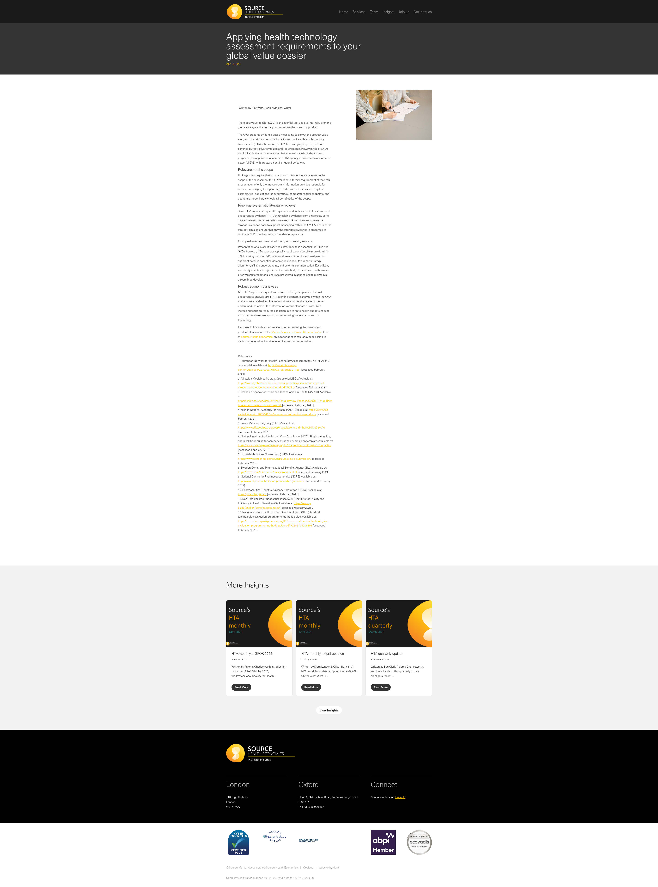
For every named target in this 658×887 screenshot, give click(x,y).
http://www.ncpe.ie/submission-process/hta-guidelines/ (272, 481)
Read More (241, 687)
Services (359, 12)
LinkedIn (400, 797)
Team (374, 12)
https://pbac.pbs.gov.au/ (252, 494)
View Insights (329, 710)
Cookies (308, 867)
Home (343, 12)
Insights (388, 12)
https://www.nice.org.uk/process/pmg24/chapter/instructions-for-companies (284, 445)
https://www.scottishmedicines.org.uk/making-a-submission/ (275, 458)
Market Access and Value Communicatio (296, 332)
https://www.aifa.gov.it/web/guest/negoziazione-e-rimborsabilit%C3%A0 (281, 427)
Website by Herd (329, 867)
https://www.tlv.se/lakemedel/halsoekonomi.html (267, 472)
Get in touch (423, 12)
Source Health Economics (257, 336)
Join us (404, 12)
